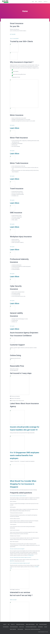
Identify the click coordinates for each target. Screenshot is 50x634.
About (36, 1)
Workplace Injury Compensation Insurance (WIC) (32, 629)
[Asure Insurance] (5, 1)
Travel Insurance (20, 629)
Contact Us (45, 1)
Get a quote (12, 125)
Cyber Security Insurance (20, 624)
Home (33, 1)
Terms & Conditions (13, 629)
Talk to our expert (13, 599)
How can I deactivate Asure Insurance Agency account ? (20, 557)
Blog (8, 624)
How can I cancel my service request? (17, 548)
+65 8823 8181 (31, 555)
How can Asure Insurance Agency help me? (18, 495)
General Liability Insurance (30, 624)
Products (40, 1)
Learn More (14, 128)
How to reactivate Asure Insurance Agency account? (20, 563)
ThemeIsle (46, 631)
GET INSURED (12, 34)
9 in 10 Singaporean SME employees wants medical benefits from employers (24, 455)
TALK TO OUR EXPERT (14, 38)
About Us (4, 624)
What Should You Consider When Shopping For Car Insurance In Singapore (23, 484)
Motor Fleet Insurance (43, 624)
